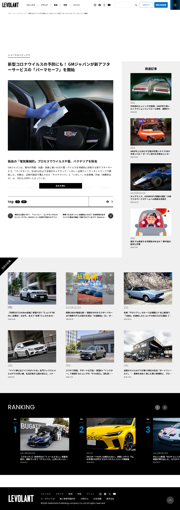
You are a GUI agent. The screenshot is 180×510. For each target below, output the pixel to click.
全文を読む (61, 185)
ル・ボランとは (48, 498)
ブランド (44, 5)
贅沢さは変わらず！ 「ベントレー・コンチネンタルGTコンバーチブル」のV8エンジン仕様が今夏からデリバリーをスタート (36, 217)
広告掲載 (97, 498)
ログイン (146, 5)
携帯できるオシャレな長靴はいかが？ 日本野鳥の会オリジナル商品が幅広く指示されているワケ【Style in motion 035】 (85, 217)
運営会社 (110, 498)
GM (17, 202)
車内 (23, 202)
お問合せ (85, 498)
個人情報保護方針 (68, 498)
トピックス (30, 5)
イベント (76, 5)
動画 (55, 5)
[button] (164, 407)
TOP (9, 13)
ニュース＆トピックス (19, 13)
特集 (65, 5)
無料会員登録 (161, 5)
